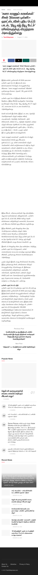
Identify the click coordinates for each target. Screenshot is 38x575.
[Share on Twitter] (18, 60)
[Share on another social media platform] (33, 60)
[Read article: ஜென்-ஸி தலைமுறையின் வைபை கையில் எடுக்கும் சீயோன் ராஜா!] (19, 375)
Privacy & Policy (24, 564)
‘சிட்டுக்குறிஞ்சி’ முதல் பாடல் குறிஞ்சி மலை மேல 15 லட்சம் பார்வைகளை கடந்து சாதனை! (22, 406)
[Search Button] (35, 3)
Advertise (13, 564)
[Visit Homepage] (19, 3)
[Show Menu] (2, 3)
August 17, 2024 (22, 37)
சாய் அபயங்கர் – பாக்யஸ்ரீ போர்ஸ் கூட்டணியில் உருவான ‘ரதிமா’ (21, 415)
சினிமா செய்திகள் (18, 9)
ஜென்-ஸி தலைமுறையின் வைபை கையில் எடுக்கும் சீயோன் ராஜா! (12, 393)
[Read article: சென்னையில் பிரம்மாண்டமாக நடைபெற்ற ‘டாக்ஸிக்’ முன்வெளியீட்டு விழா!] (6, 511)
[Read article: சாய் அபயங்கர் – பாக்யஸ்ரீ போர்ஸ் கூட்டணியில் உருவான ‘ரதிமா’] (6, 493)
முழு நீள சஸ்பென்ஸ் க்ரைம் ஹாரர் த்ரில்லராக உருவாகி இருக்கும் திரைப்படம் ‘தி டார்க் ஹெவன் (22, 450)
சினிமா (9, 9)
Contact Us (5, 566)
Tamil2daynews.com (12, 570)
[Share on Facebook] (11, 60)
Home (3, 9)
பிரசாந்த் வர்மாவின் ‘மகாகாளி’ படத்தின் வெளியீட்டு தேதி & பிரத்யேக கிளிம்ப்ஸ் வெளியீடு (24, 522)
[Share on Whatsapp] (26, 60)
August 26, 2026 (9, 485)
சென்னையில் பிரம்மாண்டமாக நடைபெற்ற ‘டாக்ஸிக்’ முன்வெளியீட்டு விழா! (23, 511)
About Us (4, 564)
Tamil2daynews (8, 37)
